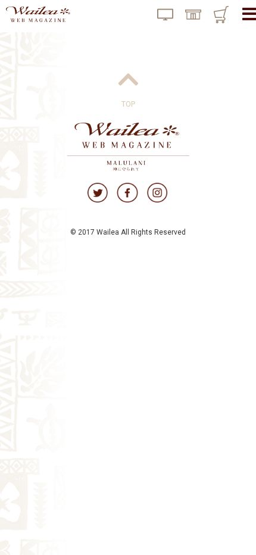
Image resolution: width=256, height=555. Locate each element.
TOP (128, 103)
